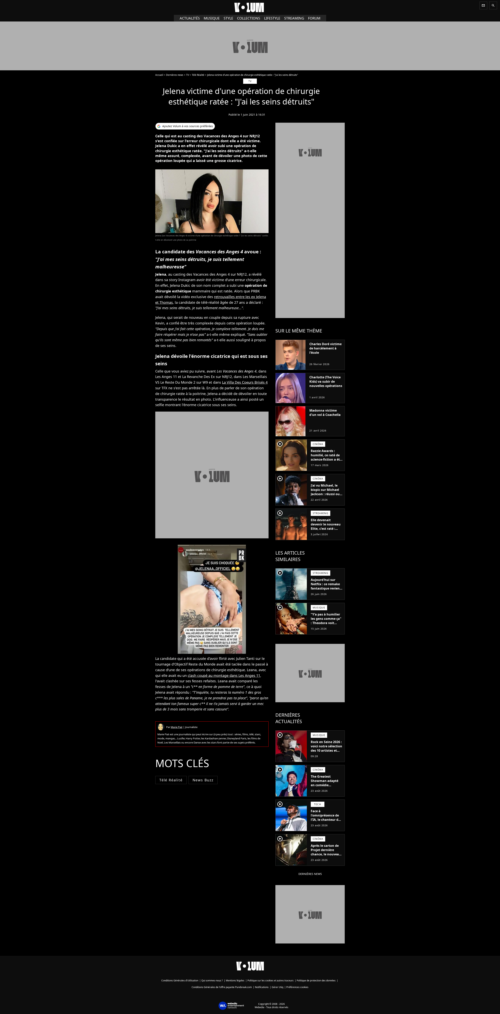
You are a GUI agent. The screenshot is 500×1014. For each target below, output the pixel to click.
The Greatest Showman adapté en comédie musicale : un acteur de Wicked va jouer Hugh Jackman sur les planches (327, 789)
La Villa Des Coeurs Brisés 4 (245, 382)
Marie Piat (176, 727)
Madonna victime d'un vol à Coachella (325, 412)
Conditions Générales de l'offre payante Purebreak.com (222, 987)
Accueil (159, 75)
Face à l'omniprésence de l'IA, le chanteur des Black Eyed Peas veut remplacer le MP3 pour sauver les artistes (326, 824)
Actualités (190, 18)
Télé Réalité (198, 75)
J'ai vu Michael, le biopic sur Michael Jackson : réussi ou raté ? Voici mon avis (325, 494)
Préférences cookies (297, 987)
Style (228, 18)
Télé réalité (171, 780)
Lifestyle (272, 18)
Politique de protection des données (316, 980)
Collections (248, 18)
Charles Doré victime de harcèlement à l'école (325, 348)
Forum (314, 18)
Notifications (262, 987)
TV (187, 75)
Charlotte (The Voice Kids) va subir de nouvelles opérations (325, 381)
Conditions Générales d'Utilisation (179, 980)
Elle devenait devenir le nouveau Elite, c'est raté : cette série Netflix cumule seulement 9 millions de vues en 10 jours (326, 533)
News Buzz (203, 780)
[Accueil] (250, 7)
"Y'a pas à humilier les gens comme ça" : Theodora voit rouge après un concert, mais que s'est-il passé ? (326, 625)
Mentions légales (235, 980)
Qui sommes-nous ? (212, 980)
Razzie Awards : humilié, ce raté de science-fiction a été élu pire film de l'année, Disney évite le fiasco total (326, 461)
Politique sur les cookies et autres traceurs (270, 980)
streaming (294, 18)
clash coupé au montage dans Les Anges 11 (224, 675)
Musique (212, 18)
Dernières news (174, 75)
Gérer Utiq (277, 987)
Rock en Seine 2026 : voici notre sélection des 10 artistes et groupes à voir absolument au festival (326, 753)
